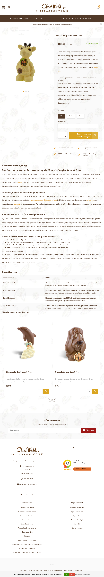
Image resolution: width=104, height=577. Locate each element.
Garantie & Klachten (27, 516)
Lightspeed (55, 570)
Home (6, 30)
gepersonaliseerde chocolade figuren (43, 200)
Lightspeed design (66, 570)
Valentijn (17, 204)
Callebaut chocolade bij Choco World (27, 552)
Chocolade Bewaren (27, 548)
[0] (97, 8)
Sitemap (27, 536)
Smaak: (61, 110)
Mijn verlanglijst (77, 520)
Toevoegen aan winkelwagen (84, 135)
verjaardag (90, 200)
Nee (72, 574)
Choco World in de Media (27, 540)
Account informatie (77, 508)
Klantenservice (27, 532)
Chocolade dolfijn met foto (19, 372)
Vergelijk (77, 524)
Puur (80, 116)
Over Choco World (27, 508)
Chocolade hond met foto (67, 372)
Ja (66, 574)
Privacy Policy (27, 520)
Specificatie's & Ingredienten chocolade (26, 544)
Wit (61, 116)
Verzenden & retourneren (27, 528)
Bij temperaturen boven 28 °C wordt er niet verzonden (52, 24)
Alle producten (77, 528)
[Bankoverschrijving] (52, 564)
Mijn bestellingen (77, 512)
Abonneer (89, 430)
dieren (20, 182)
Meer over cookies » (82, 574)
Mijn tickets (77, 516)
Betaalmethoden (27, 524)
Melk (70, 116)
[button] (23, 91)
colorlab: (61, 122)
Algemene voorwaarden (27, 512)
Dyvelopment (79, 570)
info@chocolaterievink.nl (28, 484)
